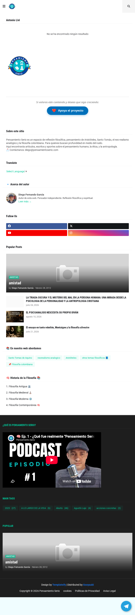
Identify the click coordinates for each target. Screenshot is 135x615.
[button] (4, 6)
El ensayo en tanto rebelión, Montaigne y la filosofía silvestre (57, 327)
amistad (15, 283)
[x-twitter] (98, 226)
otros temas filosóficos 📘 (95, 358)
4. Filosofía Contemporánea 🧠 (23, 405)
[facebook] (36, 226)
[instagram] (98, 233)
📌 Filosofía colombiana (20, 364)
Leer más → (24, 201)
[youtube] (36, 233)
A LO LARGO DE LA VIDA (35, 508)
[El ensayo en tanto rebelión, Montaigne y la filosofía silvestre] (15, 331)
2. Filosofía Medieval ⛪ (19, 392)
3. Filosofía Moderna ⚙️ (19, 399)
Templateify (59, 584)
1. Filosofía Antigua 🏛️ (18, 386)
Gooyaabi (88, 584)
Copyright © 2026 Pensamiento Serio (40, 590)
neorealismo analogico (49, 358)
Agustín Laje (82, 508)
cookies (67, 590)
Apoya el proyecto (67, 110)
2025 (10, 508)
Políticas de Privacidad (87, 590)
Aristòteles (71, 358)
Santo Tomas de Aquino (20, 358)
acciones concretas (109, 508)
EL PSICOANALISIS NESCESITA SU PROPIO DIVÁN (52, 312)
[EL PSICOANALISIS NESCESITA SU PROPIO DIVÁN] (15, 316)
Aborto (62, 508)
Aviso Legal (109, 590)
